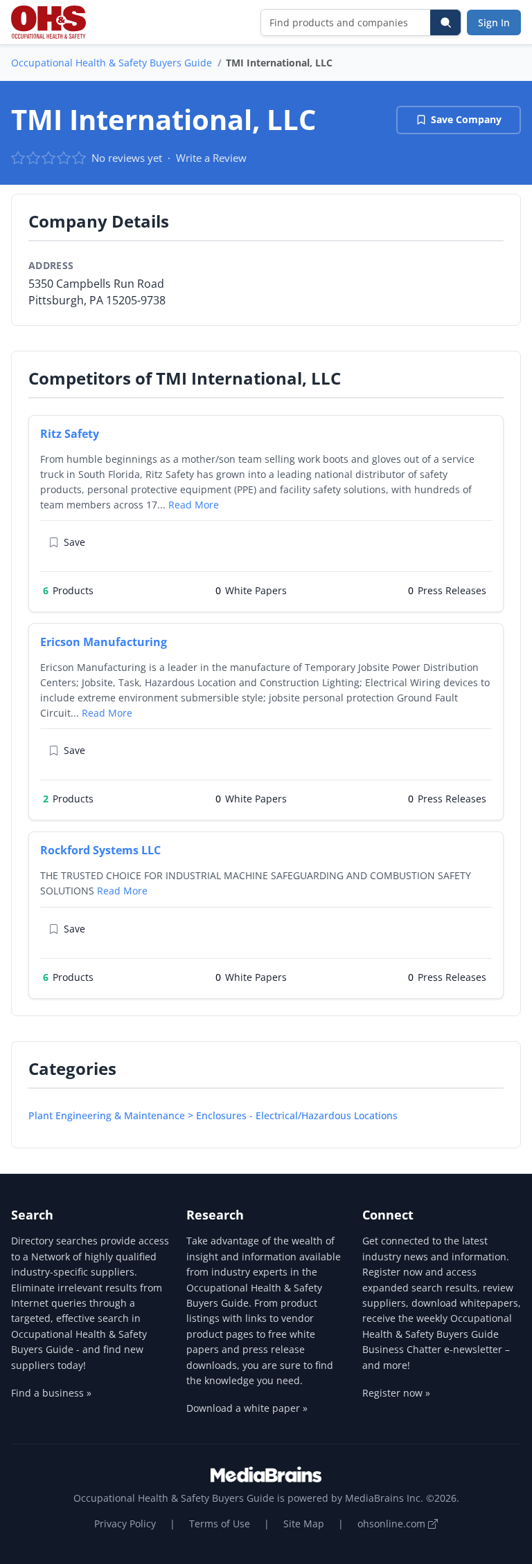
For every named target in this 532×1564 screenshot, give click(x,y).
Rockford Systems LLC (100, 850)
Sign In (494, 22)
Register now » (396, 1392)
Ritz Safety (69, 433)
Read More (193, 504)
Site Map (303, 1523)
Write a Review (211, 158)
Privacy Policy (125, 1523)
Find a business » (51, 1392)
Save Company (466, 119)
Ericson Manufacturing (103, 642)
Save (74, 542)
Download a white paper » (247, 1408)
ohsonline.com (392, 1523)
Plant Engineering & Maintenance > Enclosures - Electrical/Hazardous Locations (213, 1115)
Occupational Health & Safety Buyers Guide (111, 62)
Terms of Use (219, 1523)
